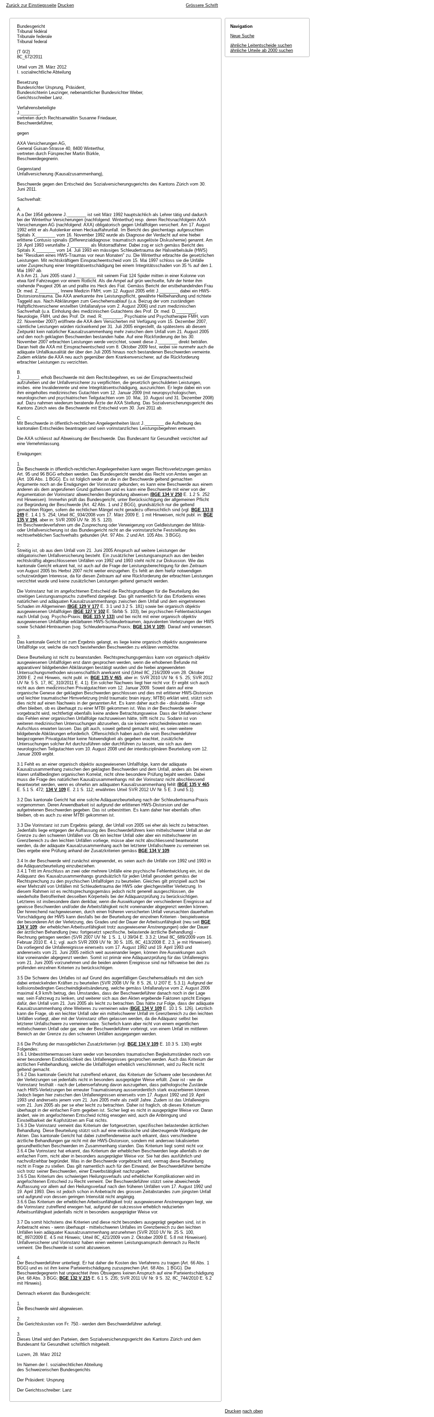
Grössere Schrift (202, 5)
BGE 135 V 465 (106, 677)
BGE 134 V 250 (166, 494)
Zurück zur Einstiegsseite (31, 5)
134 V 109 (56, 789)
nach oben (252, 1411)
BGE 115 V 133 (98, 616)
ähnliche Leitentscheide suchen (261, 45)
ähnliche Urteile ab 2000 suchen (261, 50)
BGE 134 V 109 (148, 626)
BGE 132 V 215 (74, 1278)
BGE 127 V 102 (89, 611)
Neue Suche (242, 35)
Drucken (66, 5)
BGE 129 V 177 (83, 606)
